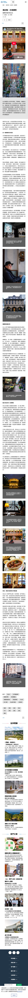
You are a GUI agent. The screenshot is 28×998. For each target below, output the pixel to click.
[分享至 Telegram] (6, 23)
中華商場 (20, 702)
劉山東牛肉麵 (12, 702)
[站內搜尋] (17, 2)
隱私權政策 (19, 991)
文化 (5, 710)
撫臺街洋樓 (6, 696)
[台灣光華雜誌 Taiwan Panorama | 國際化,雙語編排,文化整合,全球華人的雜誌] (5, 2)
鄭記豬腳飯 (13, 696)
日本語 (9, 19)
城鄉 (5, 708)
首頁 (3, 5)
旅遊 (9, 710)
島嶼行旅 (7, 5)
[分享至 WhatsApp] (9, 23)
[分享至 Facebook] (13, 23)
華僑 (9, 708)
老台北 (8, 694)
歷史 (19, 708)
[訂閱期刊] (20, 2)
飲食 (14, 708)
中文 (13, 2)
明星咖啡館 (15, 699)
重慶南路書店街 (7, 699)
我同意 (14, 995)
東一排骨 (5, 702)
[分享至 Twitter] (16, 23)
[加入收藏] (22, 23)
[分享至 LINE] (19, 23)
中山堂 (21, 699)
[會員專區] (23, 2)
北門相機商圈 (15, 694)
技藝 (19, 710)
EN (4, 19)
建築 (14, 710)
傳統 (5, 713)
